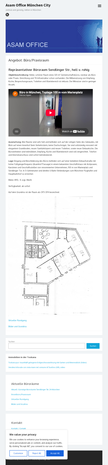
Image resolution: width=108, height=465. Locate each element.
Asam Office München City (28, 5)
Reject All (36, 453)
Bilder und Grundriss (17, 326)
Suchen (11, 341)
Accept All (55, 453)
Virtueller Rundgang (17, 320)
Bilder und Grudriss (19, 404)
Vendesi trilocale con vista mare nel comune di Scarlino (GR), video (36, 367)
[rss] (7, 14)
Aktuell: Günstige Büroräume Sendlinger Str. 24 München (35, 389)
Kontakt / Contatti (18, 428)
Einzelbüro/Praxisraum (21, 394)
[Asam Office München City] (54, 36)
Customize (18, 453)
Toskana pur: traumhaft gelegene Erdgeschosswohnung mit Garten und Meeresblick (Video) (47, 362)
